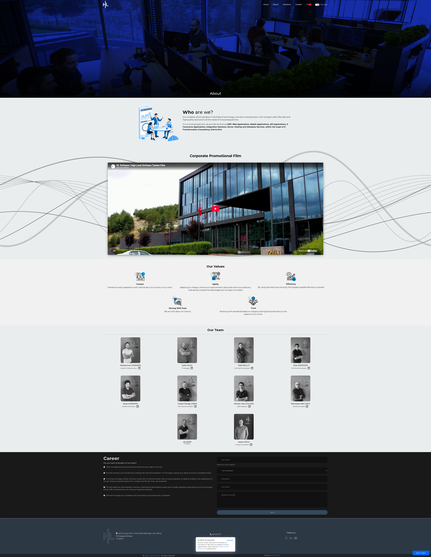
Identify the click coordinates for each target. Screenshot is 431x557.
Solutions (287, 4)
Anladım (230, 540)
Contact (298, 4)
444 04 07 (216, 534)
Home (265, 4)
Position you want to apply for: (226, 464)
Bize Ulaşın (421, 553)
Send (272, 512)
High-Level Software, (153, 555)
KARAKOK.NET (276, 555)
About (275, 4)
